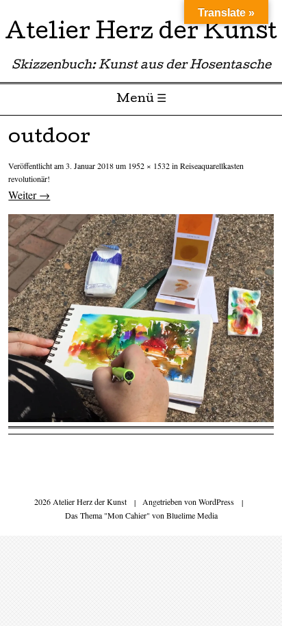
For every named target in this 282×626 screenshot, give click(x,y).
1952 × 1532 (149, 165)
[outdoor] (140, 417)
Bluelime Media (192, 515)
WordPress (216, 501)
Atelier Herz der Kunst (141, 34)
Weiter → (29, 194)
